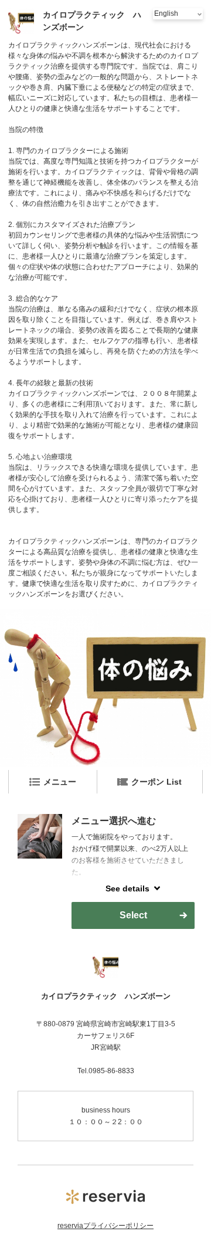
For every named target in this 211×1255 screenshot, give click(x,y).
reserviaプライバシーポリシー (105, 1226)
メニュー (59, 781)
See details (127, 888)
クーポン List (156, 781)
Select (133, 915)
